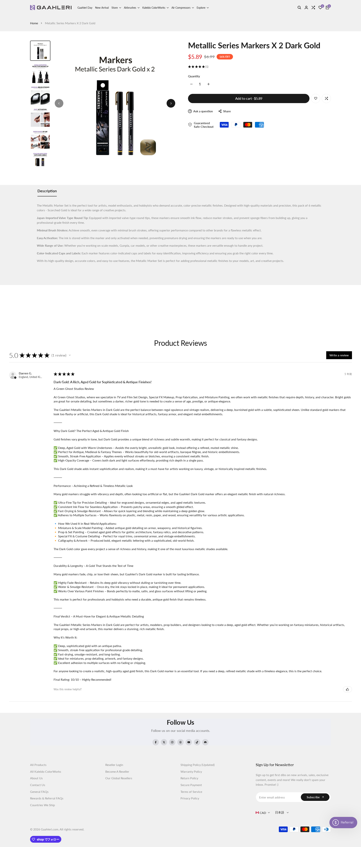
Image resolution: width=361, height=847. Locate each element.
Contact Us (37, 785)
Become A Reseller (117, 771)
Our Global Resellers (118, 778)
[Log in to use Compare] (326, 98)
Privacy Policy (189, 798)
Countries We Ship (42, 805)
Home (34, 23)
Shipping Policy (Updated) (197, 764)
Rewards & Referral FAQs (46, 798)
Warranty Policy (191, 771)
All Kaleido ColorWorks (45, 771)
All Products (38, 764)
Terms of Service (191, 791)
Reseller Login (114, 764)
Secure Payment (191, 785)
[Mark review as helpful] (347, 689)
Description (47, 191)
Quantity (194, 76)
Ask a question (203, 111)
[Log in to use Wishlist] (315, 98)
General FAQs (39, 791)
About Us (36, 778)
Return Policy (189, 778)
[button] (69, 355)
